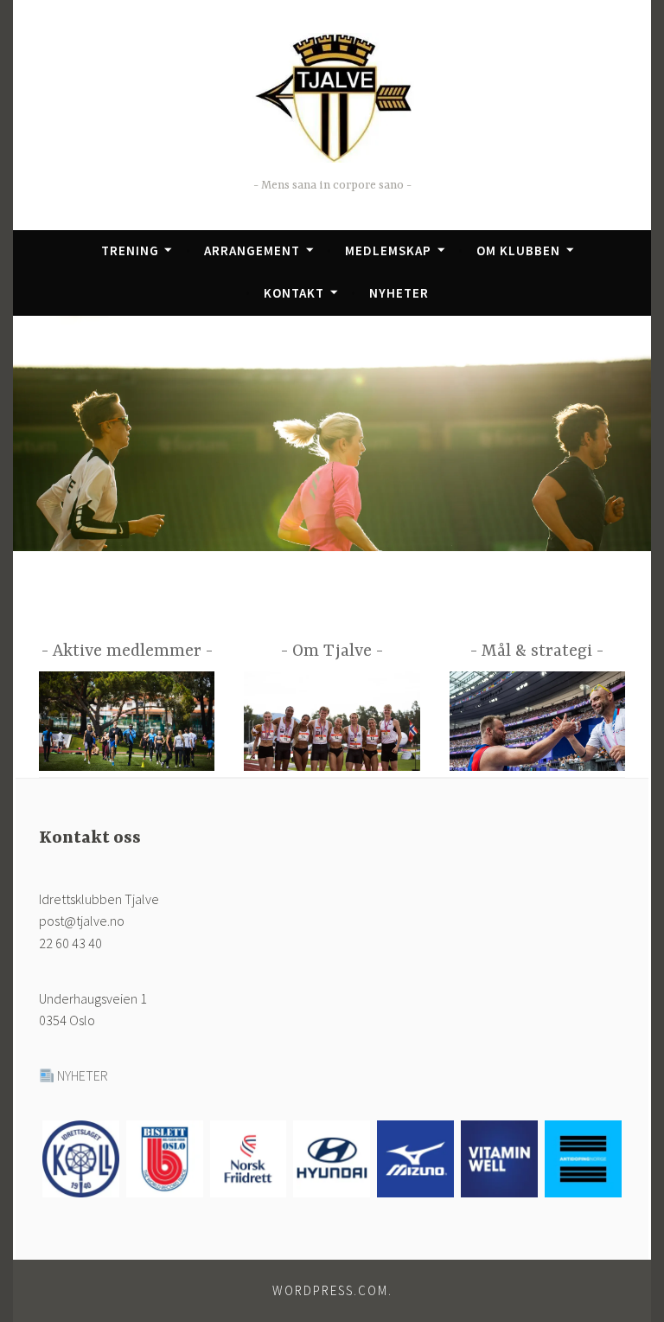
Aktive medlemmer (127, 651)
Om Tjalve (332, 651)
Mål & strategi (537, 651)
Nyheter (399, 293)
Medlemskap (388, 250)
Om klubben (518, 250)
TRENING (130, 250)
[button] (81, 1161)
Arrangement (252, 250)
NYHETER (82, 1075)
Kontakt (294, 293)
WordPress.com (330, 1290)
